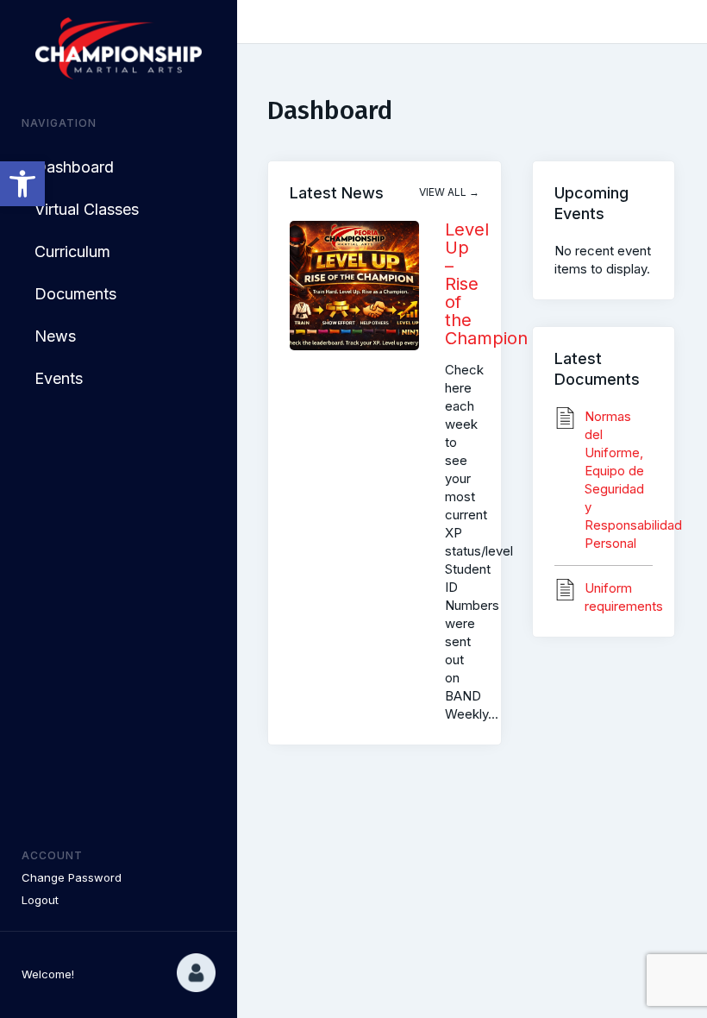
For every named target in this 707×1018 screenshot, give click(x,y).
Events (58, 378)
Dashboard (74, 167)
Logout (40, 900)
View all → (449, 191)
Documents (75, 294)
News (55, 336)
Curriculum (72, 251)
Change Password (72, 877)
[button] (22, 183)
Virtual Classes (86, 209)
